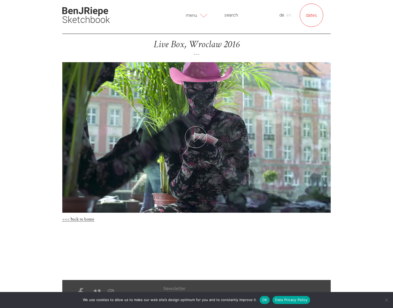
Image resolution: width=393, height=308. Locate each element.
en (288, 15)
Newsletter (174, 288)
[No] (386, 300)
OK (264, 300)
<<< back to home (78, 219)
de (281, 15)
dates (311, 15)
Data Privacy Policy (291, 300)
